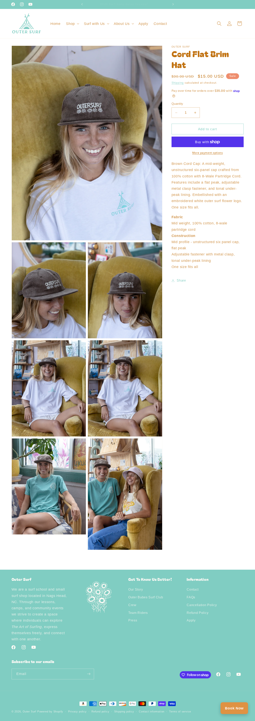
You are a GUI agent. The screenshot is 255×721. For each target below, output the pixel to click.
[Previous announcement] (82, 4)
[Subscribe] (89, 674)
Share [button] (181, 280)
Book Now (234, 708)
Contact (193, 589)
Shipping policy (124, 711)
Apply (191, 620)
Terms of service (180, 711)
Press (132, 620)
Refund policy (100, 711)
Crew (132, 605)
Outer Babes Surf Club (145, 597)
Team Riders (138, 612)
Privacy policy (77, 711)
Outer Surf (30, 711)
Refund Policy (197, 612)
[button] (72, 24)
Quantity (177, 104)
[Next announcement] (173, 4)
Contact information (151, 711)
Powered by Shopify (50, 711)
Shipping (178, 82)
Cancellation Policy (202, 605)
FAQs (191, 597)
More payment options (207, 152)
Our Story (135, 589)
